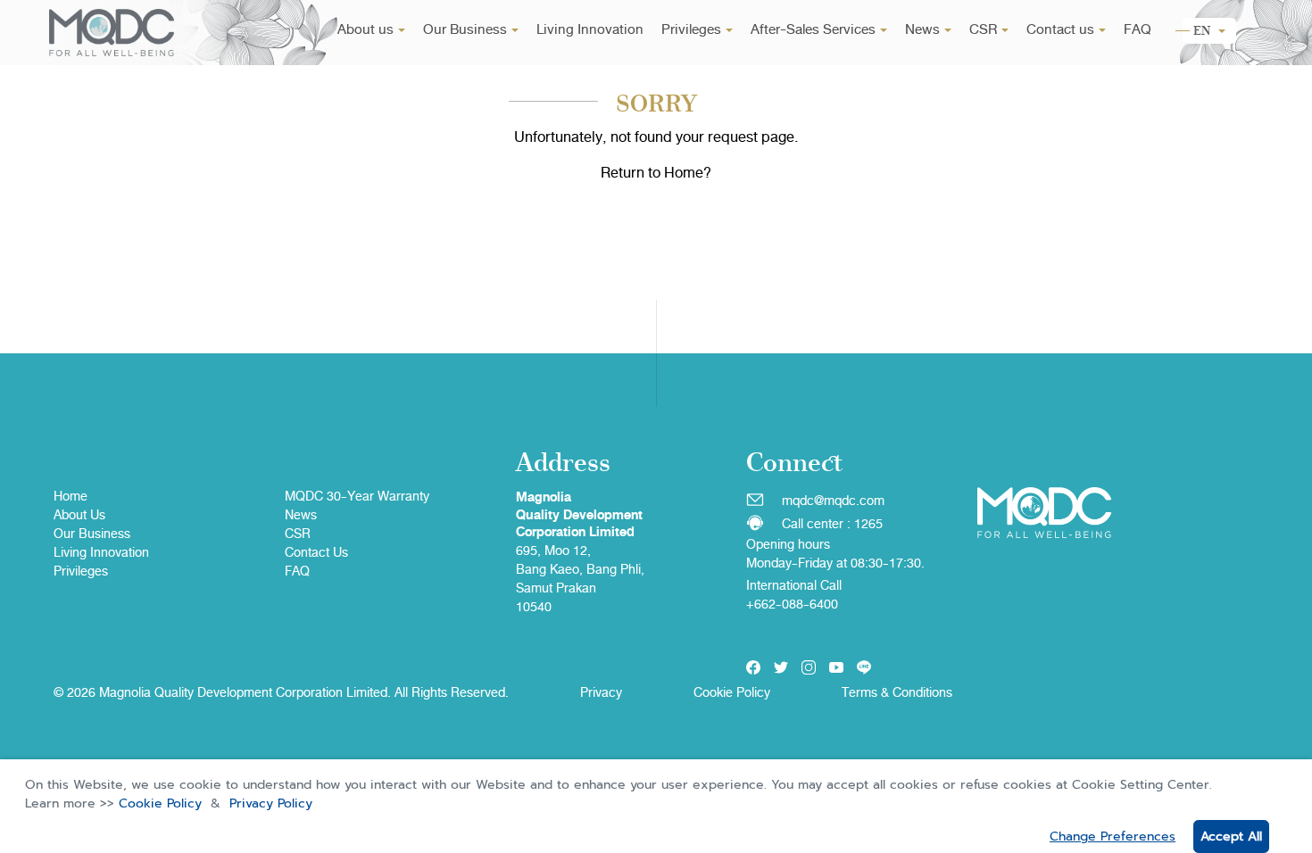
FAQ (1137, 29)
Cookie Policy (160, 803)
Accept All (1231, 836)
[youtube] (836, 667)
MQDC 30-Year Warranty (357, 496)
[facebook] (753, 667)
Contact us (1060, 29)
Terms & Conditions (897, 692)
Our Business (465, 29)
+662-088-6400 (792, 604)
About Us (79, 515)
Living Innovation (590, 29)
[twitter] (781, 667)
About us (365, 29)
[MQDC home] (111, 32)
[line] (864, 667)
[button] (1209, 31)
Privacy (601, 692)
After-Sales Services (813, 29)
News (922, 29)
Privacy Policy (270, 803)
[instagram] (808, 667)
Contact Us (316, 552)
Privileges (691, 29)
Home (70, 496)
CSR (983, 29)
